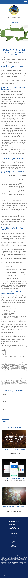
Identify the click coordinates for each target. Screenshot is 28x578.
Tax (14, 540)
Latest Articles (14, 544)
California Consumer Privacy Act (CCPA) (8, 563)
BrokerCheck (23, 549)
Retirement (14, 534)
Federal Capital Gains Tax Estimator (14, 478)
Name (4, 394)
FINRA (2, 570)
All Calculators (14, 546)
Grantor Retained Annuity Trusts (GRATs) (14, 450)
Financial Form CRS (5, 547)
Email (4, 402)
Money (14, 541)
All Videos (14, 545)
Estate (14, 537)
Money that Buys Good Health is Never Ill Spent (14, 507)
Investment (14, 536)
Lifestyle (14, 542)
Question (4, 409)
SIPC (5, 570)
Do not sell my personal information (18, 564)
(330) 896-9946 (14, 22)
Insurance (14, 538)
